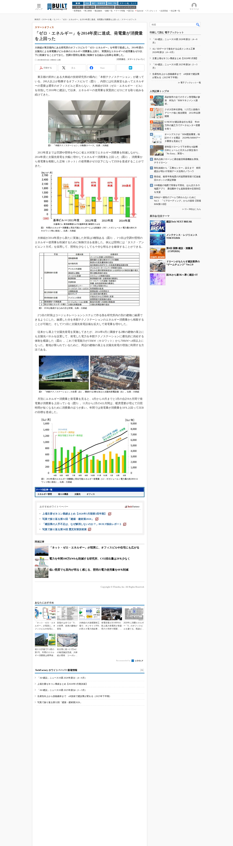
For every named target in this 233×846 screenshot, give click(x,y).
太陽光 (77, 494)
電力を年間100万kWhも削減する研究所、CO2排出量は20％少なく (89, 558)
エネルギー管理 (44, 494)
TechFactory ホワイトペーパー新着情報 (56, 670)
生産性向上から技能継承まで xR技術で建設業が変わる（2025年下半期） (74, 696)
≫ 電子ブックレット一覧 (189, 82)
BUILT (37, 19)
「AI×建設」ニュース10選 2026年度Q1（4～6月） (62, 678)
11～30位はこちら (193, 209)
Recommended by (123, 660)
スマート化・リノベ (50, 19)
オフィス (91, 494)
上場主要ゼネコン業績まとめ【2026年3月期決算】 (62, 684)
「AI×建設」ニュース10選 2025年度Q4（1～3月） (62, 690)
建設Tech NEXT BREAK (179, 221)
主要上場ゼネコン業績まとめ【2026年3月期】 (175, 58)
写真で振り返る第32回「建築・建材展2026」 (59, 702)
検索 (198, 24)
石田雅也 (121, 59)
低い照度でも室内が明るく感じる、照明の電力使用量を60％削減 (88, 569)
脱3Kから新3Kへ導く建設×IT (182, 275)
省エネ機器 (63, 494)
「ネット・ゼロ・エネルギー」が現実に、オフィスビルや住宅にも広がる (94, 547)
